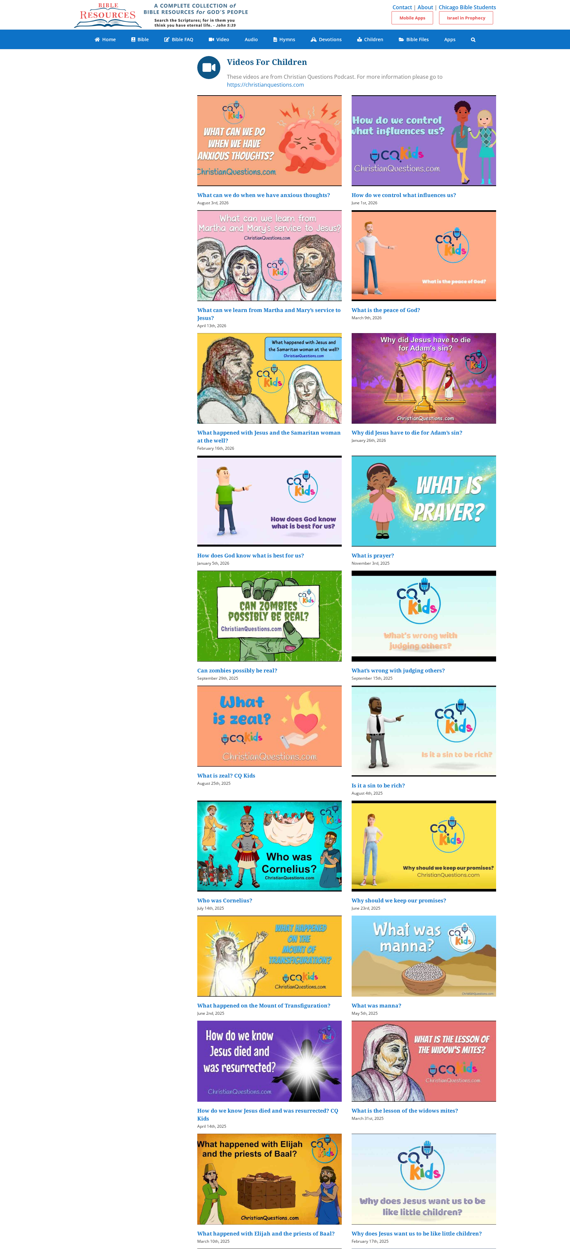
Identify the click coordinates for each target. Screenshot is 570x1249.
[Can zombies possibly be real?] (269, 616)
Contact (402, 7)
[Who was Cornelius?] (269, 846)
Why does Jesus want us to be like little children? (417, 1233)
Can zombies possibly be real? (237, 670)
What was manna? (376, 1005)
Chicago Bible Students (467, 7)
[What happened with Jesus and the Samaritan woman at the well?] (269, 378)
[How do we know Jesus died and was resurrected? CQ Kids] (269, 1061)
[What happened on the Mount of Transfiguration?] (269, 956)
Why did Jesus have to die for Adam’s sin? (407, 432)
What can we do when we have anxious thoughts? (263, 195)
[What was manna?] (424, 956)
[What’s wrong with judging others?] (424, 616)
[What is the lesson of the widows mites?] (424, 1061)
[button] (473, 39)
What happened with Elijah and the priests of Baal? (266, 1233)
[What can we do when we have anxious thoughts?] (269, 140)
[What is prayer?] (424, 501)
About (425, 7)
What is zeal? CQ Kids (226, 775)
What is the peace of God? (386, 310)
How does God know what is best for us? (250, 555)
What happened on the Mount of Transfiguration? (264, 1005)
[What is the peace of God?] (424, 255)
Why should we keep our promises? (399, 900)
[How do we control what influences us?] (424, 140)
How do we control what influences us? (404, 195)
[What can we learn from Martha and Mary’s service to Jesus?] (269, 255)
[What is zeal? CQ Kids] (269, 726)
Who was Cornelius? (224, 900)
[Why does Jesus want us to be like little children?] (424, 1179)
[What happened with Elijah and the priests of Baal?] (269, 1179)
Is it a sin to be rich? (378, 785)
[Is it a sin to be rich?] (424, 731)
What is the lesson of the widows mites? (405, 1110)
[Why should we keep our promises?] (424, 846)
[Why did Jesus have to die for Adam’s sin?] (424, 378)
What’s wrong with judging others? (398, 670)
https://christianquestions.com (265, 84)
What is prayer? (373, 555)
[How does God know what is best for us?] (269, 501)
